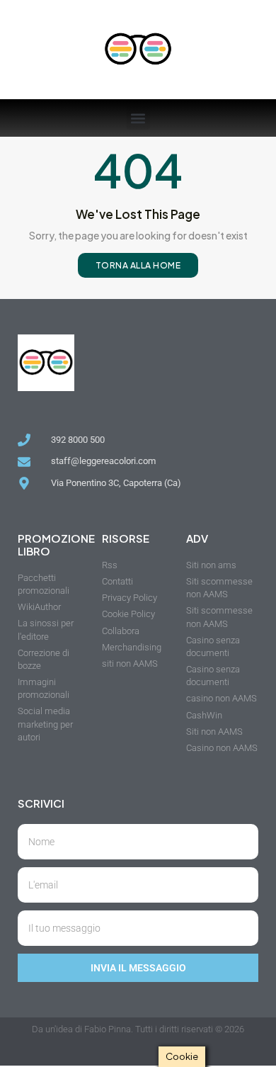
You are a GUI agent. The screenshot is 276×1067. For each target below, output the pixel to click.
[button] (138, 118)
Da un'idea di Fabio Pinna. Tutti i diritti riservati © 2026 (138, 1029)
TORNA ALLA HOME (138, 265)
